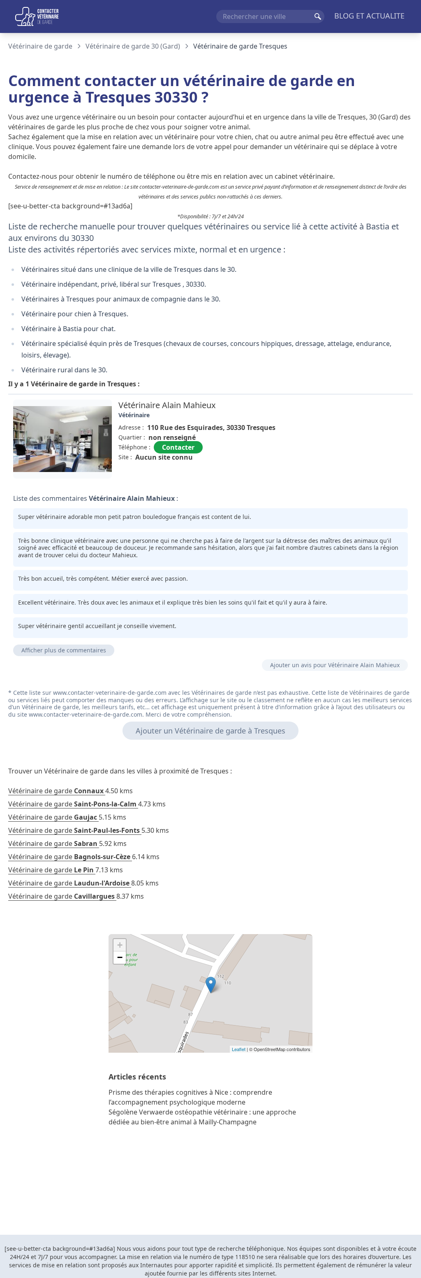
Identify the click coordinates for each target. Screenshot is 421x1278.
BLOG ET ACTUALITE (369, 16)
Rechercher (318, 16)
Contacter (178, 447)
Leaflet (238, 1049)
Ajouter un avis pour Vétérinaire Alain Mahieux (335, 665)
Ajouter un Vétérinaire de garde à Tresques (210, 731)
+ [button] (120, 945)
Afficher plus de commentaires (63, 650)
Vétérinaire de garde (40, 46)
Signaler (389, 476)
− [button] (120, 957)
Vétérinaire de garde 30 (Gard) (133, 46)
